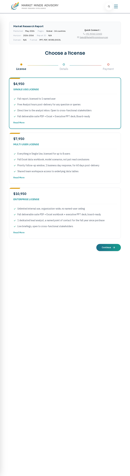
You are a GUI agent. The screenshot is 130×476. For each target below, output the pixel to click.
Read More (19, 122)
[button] (65, 103)
